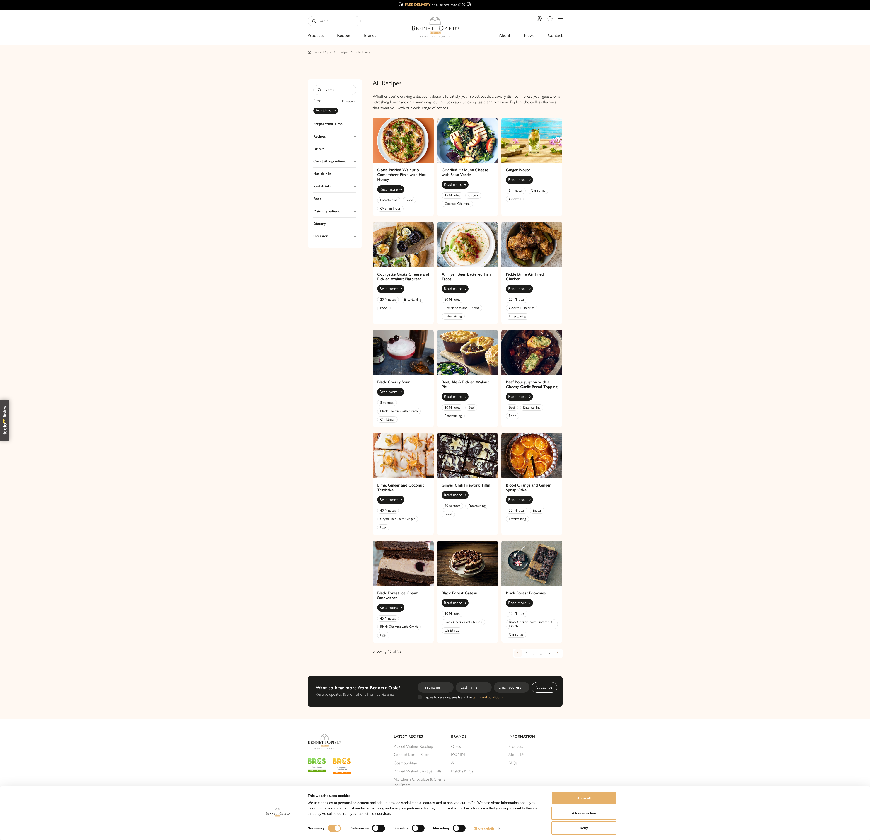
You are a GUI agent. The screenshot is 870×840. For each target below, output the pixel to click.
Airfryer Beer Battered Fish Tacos (466, 276)
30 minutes (452, 506)
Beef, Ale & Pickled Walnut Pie (465, 384)
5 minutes (516, 190)
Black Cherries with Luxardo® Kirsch (531, 624)
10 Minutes (452, 407)
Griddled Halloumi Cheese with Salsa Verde (465, 172)
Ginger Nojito (518, 169)
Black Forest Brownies (526, 593)
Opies (456, 746)
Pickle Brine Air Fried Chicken (525, 276)
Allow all (584, 798)
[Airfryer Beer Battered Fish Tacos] (467, 244)
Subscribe (544, 687)
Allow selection (584, 813)
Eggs (383, 527)
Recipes (343, 35)
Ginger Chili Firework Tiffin (466, 485)
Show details (484, 828)
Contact (555, 35)
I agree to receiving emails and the (463, 697)
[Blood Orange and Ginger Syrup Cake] (531, 455)
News (529, 35)
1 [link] (518, 653)
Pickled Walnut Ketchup (413, 746)
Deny (584, 828)
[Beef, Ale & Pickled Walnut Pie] (467, 352)
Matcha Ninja (462, 771)
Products (316, 35)
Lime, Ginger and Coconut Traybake (400, 487)
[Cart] (550, 18)
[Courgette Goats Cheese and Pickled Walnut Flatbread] (403, 244)
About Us (516, 754)
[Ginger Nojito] (531, 140)
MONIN (458, 754)
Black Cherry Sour (393, 382)
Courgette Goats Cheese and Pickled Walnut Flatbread (403, 276)
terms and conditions (488, 697)
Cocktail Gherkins (457, 203)
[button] (560, 18)
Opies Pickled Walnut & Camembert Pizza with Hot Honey (401, 174)
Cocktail (515, 199)
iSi (453, 762)
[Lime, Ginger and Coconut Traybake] (403, 455)
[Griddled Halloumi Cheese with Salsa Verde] (467, 140)
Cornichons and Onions (462, 308)
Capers (473, 195)
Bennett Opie (322, 52)
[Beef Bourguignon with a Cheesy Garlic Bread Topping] (531, 352)
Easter (537, 510)
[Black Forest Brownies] (531, 563)
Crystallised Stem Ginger (397, 519)
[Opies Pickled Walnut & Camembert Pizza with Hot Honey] (403, 140)
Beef (471, 407)
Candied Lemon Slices (412, 754)
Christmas (538, 190)
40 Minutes (388, 510)
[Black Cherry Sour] (403, 352)
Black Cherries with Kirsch (399, 411)
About (504, 35)
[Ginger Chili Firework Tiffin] (467, 455)
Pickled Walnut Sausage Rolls (418, 771)
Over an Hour (390, 208)
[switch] (378, 828)
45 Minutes (388, 618)
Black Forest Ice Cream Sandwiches (397, 595)
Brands (370, 35)
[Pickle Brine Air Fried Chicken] (531, 244)
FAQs (512, 762)
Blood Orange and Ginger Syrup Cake (528, 487)
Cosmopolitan (405, 762)
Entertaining (362, 52)
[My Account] (539, 18)
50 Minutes (452, 299)
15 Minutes (452, 195)
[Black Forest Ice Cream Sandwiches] (403, 563)
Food (409, 200)
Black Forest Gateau (459, 593)
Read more (388, 189)
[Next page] (558, 653)
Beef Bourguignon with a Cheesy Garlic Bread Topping (531, 384)
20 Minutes (388, 299)
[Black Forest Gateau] (467, 563)
